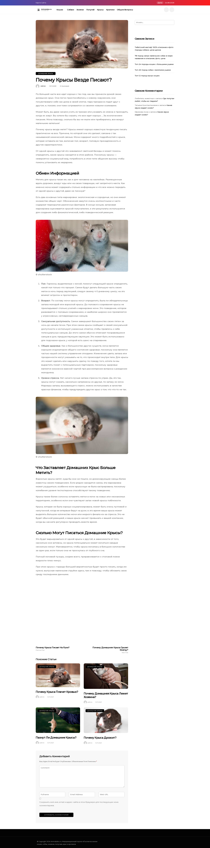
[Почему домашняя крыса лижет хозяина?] (106, 676)
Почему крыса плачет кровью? (57, 691)
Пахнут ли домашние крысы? (56, 737)
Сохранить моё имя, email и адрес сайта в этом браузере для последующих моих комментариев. (78, 804)
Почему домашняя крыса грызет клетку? (110, 650)
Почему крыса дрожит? (100, 737)
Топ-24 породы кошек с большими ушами (154, 64)
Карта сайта (41, 3)
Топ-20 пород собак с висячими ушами (153, 70)
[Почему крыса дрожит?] (106, 720)
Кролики (110, 9)
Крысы (100, 9)
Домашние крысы (45, 73)
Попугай (90, 9)
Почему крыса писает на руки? (53, 648)
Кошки (60, 9)
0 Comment (64, 86)
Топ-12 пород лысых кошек (147, 76)
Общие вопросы (125, 9)
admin (43, 86)
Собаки (70, 9)
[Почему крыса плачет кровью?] (58, 675)
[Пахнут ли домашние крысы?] (58, 720)
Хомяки (80, 9)
